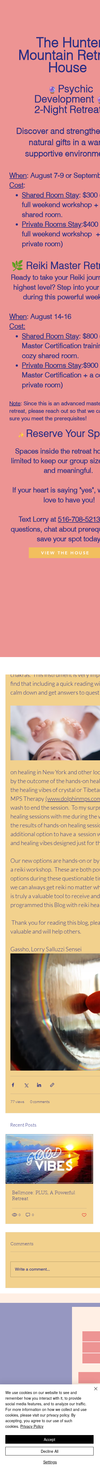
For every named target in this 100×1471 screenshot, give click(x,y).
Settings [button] (50, 1462)
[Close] (92, 1391)
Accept (49, 1439)
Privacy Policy (31, 1426)
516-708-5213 (79, 519)
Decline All (49, 1451)
